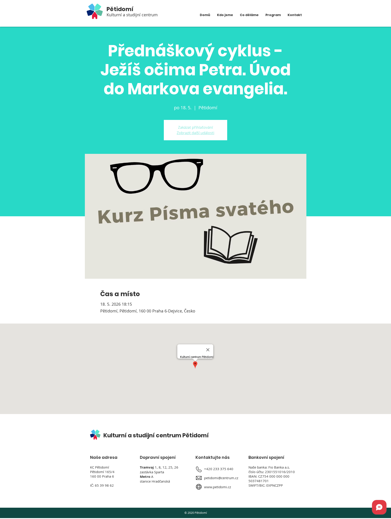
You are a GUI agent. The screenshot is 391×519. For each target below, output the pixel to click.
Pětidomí (120, 9)
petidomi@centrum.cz (221, 478)
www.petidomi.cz (217, 487)
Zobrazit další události (195, 132)
